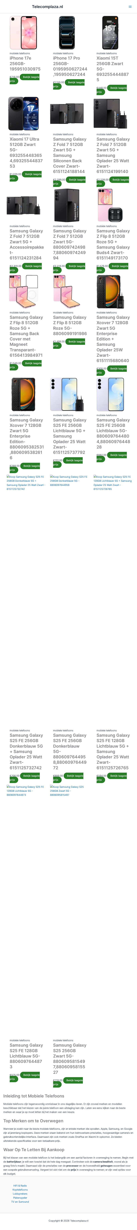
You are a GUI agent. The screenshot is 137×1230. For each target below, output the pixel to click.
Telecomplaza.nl (47, 6)
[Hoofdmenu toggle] (130, 6)
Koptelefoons (20, 1189)
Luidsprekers (20, 1193)
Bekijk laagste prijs (24, 79)
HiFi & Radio (20, 1185)
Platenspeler (20, 1197)
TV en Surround (20, 1201)
